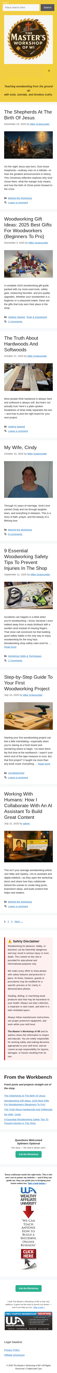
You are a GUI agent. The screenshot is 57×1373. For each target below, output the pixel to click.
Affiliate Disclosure (14, 1355)
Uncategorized (16, 773)
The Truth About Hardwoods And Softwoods (21, 343)
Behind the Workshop (20, 198)
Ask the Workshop (28, 1154)
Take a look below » (37, 1183)
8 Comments (15, 534)
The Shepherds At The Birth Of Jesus (24, 1095)
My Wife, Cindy (20, 447)
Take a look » (39, 1307)
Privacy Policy (12, 1350)
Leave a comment (18, 202)
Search (5, 3)
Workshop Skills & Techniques (25, 656)
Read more (10, 647)
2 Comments (15, 321)
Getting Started (16, 317)
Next (19, 921)
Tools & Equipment (36, 317)
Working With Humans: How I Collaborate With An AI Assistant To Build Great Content (28, 805)
